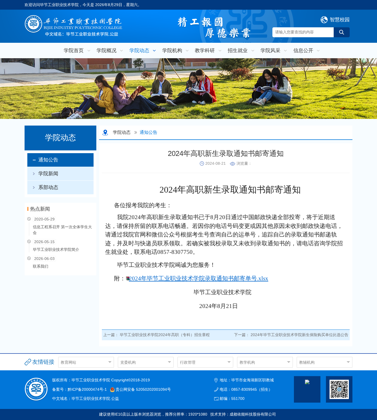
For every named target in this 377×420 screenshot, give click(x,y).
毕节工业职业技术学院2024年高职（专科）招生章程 (165, 335)
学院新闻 (48, 173)
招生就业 (238, 50)
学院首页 (74, 50)
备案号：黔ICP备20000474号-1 (79, 389)
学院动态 (139, 50)
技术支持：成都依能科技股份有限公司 (243, 414)
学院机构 (172, 50)
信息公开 (303, 50)
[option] (188, 88)
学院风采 (270, 50)
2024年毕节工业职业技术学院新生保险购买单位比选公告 (299, 335)
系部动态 (48, 187)
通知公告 (48, 160)
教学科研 (205, 50)
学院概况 (106, 50)
